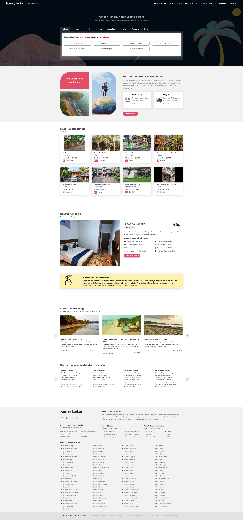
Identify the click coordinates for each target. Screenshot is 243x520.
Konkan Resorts (109, 431)
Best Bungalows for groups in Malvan (166, 384)
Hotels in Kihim (159, 446)
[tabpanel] (79, 333)
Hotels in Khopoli (68, 509)
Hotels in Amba (98, 465)
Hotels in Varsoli (159, 448)
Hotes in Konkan (81, 515)
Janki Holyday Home (132, 184)
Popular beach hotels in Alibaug (70, 373)
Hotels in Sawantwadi (130, 476)
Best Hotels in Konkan (132, 434)
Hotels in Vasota (159, 501)
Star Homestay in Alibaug (131, 373)
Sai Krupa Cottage (69, 184)
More (232, 3)
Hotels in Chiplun (68, 459)
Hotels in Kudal (97, 479)
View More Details (132, 256)
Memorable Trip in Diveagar (156, 339)
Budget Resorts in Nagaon (100, 375)
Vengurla (222, 3)
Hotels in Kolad (67, 470)
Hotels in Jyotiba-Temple (70, 492)
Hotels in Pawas (98, 495)
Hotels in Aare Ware (160, 495)
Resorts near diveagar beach (101, 377)
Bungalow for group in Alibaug (164, 373)
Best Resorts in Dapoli (99, 386)
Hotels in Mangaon (129, 457)
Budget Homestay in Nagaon (132, 375)
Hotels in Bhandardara (100, 498)
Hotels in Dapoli (67, 451)
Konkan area (153, 414)
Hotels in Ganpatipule (161, 457)
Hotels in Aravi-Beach (69, 476)
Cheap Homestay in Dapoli (131, 379)
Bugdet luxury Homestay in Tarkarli (134, 382)
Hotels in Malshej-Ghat (131, 490)
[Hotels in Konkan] (15, 3)
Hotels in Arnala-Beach (70, 490)
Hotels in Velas (128, 473)
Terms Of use (85, 436)
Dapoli (178, 3)
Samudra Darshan (131, 153)
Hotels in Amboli (129, 465)
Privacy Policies (86, 434)
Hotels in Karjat (98, 490)
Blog (168, 434)
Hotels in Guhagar (98, 459)
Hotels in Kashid (129, 446)
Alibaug (157, 3)
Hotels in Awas (128, 503)
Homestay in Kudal (129, 386)
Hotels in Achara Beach (131, 506)
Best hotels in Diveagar (68, 377)
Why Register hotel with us (68, 431)
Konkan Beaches (66, 350)
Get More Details (130, 113)
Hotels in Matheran (160, 481)
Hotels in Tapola (129, 484)
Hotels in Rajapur (68, 468)
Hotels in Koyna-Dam (161, 484)
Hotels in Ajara (97, 492)
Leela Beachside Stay (102, 184)
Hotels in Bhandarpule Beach (163, 503)
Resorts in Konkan (99, 370)
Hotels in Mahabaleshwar (70, 481)
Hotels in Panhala (68, 484)
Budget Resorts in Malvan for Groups (103, 384)
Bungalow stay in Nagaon (162, 375)
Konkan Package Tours (111, 437)
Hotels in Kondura (129, 495)
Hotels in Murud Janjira (70, 448)
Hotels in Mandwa (68, 506)
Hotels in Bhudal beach (100, 506)
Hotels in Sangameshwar (101, 468)
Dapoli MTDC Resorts (99, 379)
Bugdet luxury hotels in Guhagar (70, 382)
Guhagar (188, 3)
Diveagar (167, 3)
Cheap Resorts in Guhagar (100, 382)
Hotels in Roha (97, 470)
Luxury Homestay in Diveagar (132, 377)
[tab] (65, 29)
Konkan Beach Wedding (132, 431)
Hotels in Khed (67, 473)
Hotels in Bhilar (67, 501)
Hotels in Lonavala (129, 481)
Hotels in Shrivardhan (99, 457)
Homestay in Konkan (131, 370)
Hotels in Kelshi (128, 451)
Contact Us (149, 434)
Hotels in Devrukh (129, 468)
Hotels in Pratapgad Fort (70, 503)
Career (169, 431)
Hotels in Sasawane (69, 498)
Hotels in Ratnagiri (160, 465)
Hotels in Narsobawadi (130, 492)
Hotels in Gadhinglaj (160, 492)
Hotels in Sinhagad (129, 487)
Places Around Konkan (132, 437)
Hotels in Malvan (129, 462)
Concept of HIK (150, 437)
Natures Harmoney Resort (166, 153)
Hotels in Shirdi (159, 490)
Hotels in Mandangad (130, 498)
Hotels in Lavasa (159, 487)
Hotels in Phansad (129, 470)
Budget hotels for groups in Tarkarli (71, 386)
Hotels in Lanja (67, 479)
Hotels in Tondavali (99, 503)
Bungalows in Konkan (162, 370)
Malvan (211, 3)
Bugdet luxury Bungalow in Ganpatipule (166, 382)
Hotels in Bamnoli (129, 501)
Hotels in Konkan (67, 370)
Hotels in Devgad (98, 462)
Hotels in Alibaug (68, 446)
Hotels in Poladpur (98, 473)
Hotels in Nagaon (98, 448)
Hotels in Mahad (159, 473)
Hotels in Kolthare (160, 470)
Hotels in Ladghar (98, 454)
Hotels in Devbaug (68, 462)
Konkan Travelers (150, 350)
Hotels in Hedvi (159, 459)
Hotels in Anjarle (98, 451)
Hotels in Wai (97, 501)
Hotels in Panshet (98, 487)
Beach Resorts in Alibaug (100, 373)
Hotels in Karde (67, 454)
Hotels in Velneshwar (130, 459)
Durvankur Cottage (101, 153)
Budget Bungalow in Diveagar (163, 377)
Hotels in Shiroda (160, 476)
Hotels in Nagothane (161, 468)
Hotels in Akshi (97, 446)
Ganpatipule (200, 3)
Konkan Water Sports (110, 434)
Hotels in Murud (128, 454)
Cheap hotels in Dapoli (67, 379)
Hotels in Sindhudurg (130, 479)
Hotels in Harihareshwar (70, 457)
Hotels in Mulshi (67, 487)
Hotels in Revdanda (130, 448)
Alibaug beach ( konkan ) (71, 339)
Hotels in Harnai (159, 451)
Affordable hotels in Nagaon (69, 375)
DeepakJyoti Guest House (166, 184)
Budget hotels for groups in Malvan (71, 384)
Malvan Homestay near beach (132, 384)
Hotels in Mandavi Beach (162, 498)
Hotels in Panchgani (99, 481)
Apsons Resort (134, 224)
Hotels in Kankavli (98, 476)
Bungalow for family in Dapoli (163, 379)
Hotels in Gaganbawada (162, 479)
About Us (149, 431)
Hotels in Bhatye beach (162, 506)
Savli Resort (67, 153)
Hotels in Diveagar (160, 454)
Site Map (169, 437)
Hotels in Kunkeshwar (69, 495)
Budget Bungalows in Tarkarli (163, 386)
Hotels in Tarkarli (160, 462)
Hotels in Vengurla (68, 465)
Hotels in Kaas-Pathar (100, 484)
